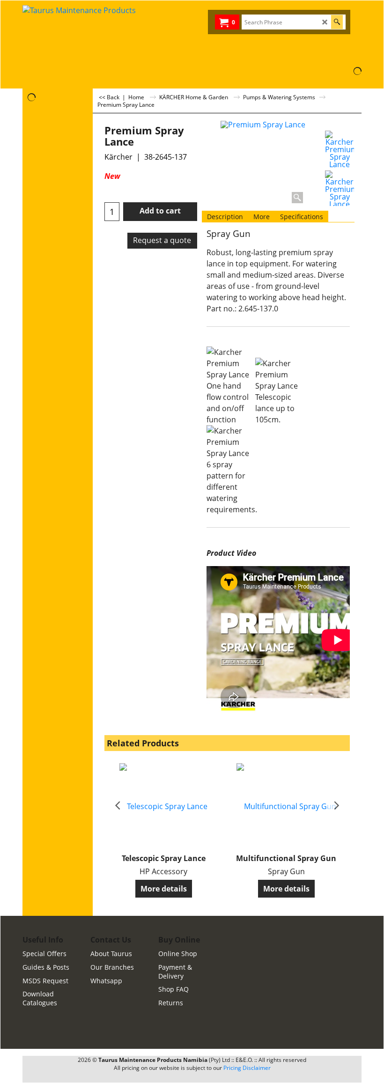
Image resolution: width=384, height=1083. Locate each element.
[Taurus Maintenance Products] (106, 33)
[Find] (337, 22)
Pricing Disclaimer (247, 1068)
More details (163, 889)
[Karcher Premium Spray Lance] (339, 149)
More (261, 216)
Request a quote (162, 240)
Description (225, 216)
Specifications (301, 216)
